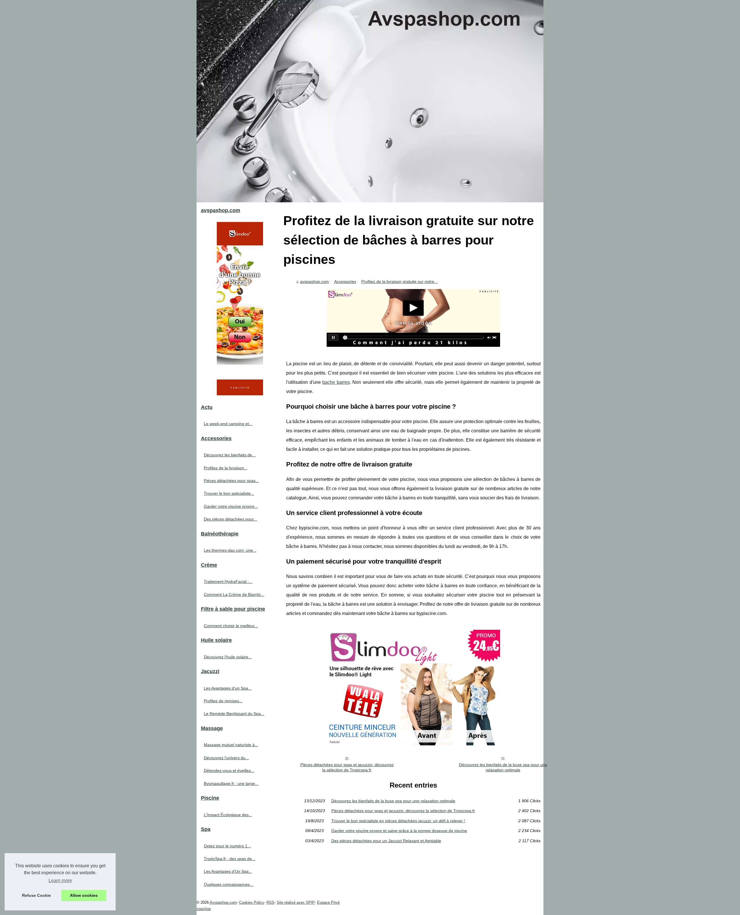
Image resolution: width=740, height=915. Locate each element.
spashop (204, 909)
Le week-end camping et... (228, 423)
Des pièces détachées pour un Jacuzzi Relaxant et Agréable (386, 841)
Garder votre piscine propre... (231, 506)
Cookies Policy (251, 902)
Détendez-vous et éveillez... (229, 770)
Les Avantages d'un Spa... (227, 688)
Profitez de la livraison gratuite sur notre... (399, 281)
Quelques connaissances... (228, 884)
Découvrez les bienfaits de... (230, 455)
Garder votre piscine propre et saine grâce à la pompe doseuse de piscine (399, 831)
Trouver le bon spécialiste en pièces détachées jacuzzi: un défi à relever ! (398, 821)
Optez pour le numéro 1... (227, 846)
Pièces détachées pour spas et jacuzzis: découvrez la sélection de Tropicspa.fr (347, 767)
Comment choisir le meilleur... (231, 625)
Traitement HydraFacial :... (228, 581)
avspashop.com (314, 281)
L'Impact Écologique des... (228, 814)
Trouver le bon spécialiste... (229, 493)
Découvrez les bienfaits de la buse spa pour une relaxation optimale (503, 767)
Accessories (345, 281)
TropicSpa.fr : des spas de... (229, 858)
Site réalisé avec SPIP (296, 902)
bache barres (336, 382)
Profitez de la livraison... (225, 468)
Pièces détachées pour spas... (231, 480)
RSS (270, 902)
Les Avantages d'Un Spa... (228, 871)
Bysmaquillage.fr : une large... (231, 783)
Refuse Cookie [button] (36, 895)
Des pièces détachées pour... (230, 519)
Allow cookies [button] (84, 895)
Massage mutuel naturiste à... (231, 744)
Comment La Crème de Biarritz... (234, 594)
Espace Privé (328, 902)
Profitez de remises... (223, 701)
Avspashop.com (223, 902)
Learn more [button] (60, 880)
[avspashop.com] (370, 101)
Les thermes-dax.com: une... (230, 550)
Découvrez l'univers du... (226, 757)
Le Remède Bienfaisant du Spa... (234, 713)
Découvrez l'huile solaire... (228, 657)
